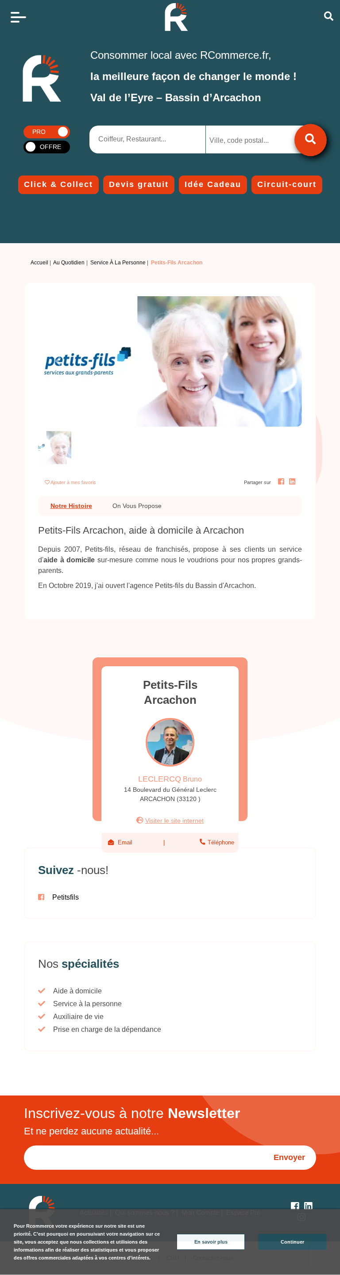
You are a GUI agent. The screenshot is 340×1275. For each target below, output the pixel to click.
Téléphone (220, 842)
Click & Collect (58, 184)
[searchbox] (246, 141)
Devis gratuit (139, 184)
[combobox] (253, 139)
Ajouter (73, 482)
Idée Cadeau (213, 184)
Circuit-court (287, 184)
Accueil (39, 263)
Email (125, 842)
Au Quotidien (69, 263)
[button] (57, 361)
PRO (39, 131)
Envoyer (289, 1157)
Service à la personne (118, 263)
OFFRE (50, 146)
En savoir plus (211, 1241)
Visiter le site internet (174, 820)
